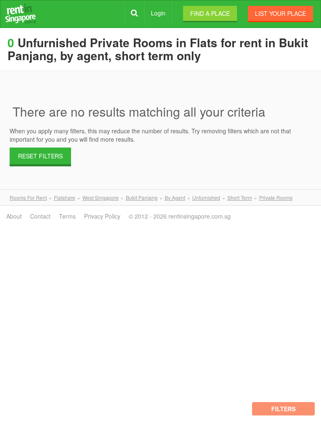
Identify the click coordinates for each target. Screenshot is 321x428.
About (14, 216)
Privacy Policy (102, 216)
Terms (67, 216)
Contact (40, 216)
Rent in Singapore (20, 14)
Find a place (210, 13)
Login (158, 13)
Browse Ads (134, 12)
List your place (280, 13)
